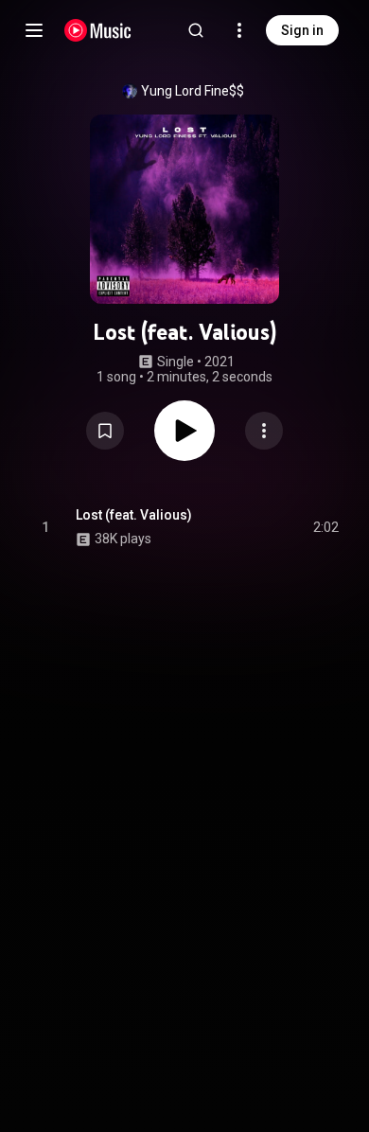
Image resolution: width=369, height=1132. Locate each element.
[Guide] (34, 30)
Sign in (302, 30)
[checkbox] (325, 527)
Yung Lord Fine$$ (192, 90)
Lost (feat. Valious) (134, 514)
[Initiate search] (196, 30)
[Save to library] (105, 430)
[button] (105, 431)
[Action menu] (264, 431)
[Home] (98, 30)
